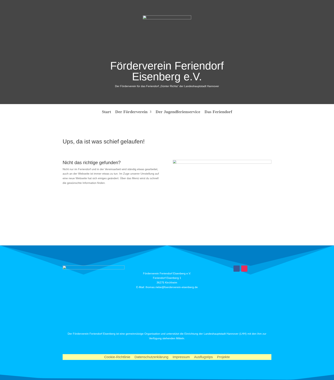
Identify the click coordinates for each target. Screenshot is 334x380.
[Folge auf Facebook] (236, 268)
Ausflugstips (203, 357)
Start (106, 112)
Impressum (181, 357)
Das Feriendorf (218, 112)
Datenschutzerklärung (151, 357)
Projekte (223, 357)
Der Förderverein (131, 112)
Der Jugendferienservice (178, 112)
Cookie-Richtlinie (117, 357)
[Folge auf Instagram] (244, 268)
